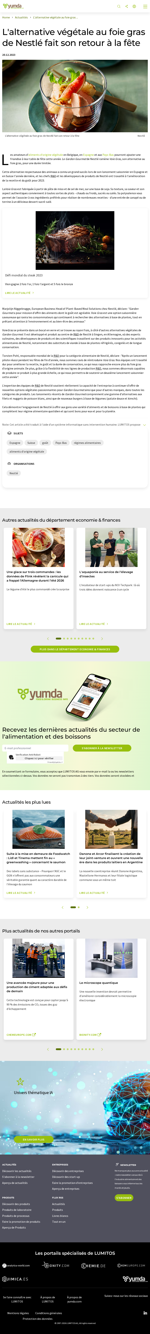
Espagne (88, 155)
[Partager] (126, 7)
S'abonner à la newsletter (102, 748)
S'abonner (124, 1198)
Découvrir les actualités (16, 1171)
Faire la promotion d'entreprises (72, 1183)
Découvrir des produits (16, 1204)
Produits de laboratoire (16, 1210)
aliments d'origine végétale (45, 155)
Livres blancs (60, 1216)
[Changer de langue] (134, 7)
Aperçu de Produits (14, 1227)
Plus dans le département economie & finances (75, 649)
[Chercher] (118, 7)
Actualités (58, 1204)
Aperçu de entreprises (65, 1188)
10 (93, 638)
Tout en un (58, 1221)
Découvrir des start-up (66, 1177)
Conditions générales (48, 1313)
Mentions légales (18, 1313)
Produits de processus (15, 1216)
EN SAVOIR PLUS (34, 1139)
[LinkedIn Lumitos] (145, 1313)
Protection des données (37, 1319)
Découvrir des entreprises (68, 1171)
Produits (57, 1210)
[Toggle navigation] (145, 7)
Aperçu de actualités (15, 1183)
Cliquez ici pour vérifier (39, 758)
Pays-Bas (108, 155)
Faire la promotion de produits (21, 1221)
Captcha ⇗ (55, 762)
